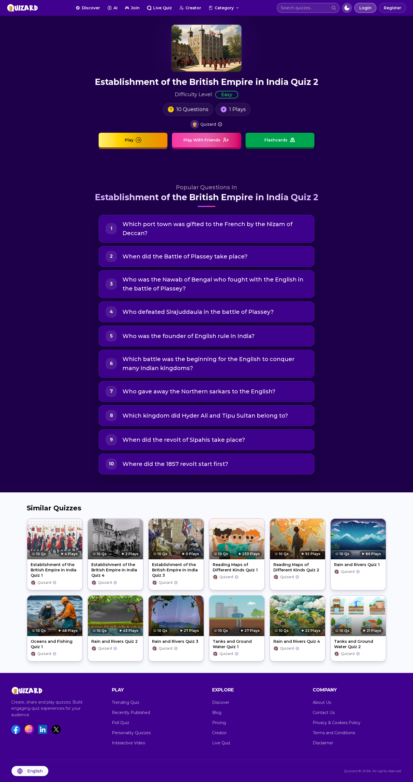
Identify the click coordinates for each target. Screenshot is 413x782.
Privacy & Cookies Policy (336, 722)
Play (129, 140)
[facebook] (15, 729)
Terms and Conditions (334, 732)
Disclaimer (323, 742)
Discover (91, 7)
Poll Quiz (120, 722)
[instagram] (29, 729)
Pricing (219, 722)
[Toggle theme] (347, 8)
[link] (206, 124)
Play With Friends (201, 140)
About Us (322, 702)
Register (392, 7)
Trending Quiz (125, 702)
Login (365, 7)
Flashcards (275, 140)
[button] (334, 8)
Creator (193, 7)
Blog (216, 712)
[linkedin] (42, 729)
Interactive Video (128, 742)
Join (135, 7)
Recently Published (131, 712)
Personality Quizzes (131, 732)
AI (115, 7)
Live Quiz (162, 7)
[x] (56, 729)
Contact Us (324, 712)
